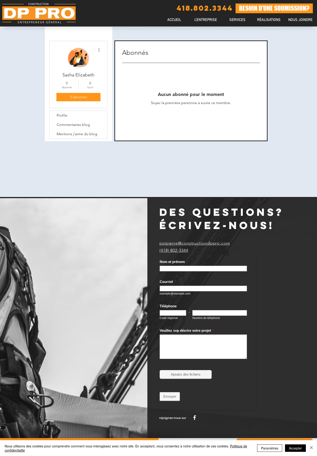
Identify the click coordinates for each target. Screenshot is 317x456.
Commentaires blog (73, 124)
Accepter (295, 448)
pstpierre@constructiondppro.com (194, 243)
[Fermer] (311, 448)
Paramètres (269, 448)
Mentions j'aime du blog (77, 134)
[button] (237, 20)
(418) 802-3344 (173, 250)
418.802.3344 (205, 8)
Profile (62, 115)
